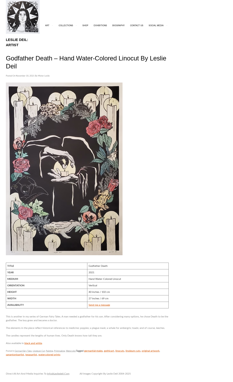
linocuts (119, 351)
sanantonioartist (15, 354)
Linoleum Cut (39, 351)
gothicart (109, 351)
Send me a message (99, 305)
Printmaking (59, 351)
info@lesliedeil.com (58, 373)
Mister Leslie (44, 76)
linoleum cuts (133, 351)
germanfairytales (93, 351)
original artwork (150, 351)
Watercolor (71, 351)
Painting (49, 351)
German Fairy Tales (23, 351)
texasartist (31, 354)
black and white (33, 343)
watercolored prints (49, 354)
